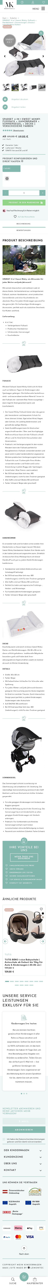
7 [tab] (36, 981)
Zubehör (13, 18)
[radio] (7, 178)
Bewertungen (24, 230)
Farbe (7, 169)
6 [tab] (31, 981)
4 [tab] (22, 981)
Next (43, 56)
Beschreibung (24, 224)
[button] (41, 33)
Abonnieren (24, 1130)
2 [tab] (12, 981)
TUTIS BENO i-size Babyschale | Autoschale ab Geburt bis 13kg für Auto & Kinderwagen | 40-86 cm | (24, 962)
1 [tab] (7, 981)
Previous (4, 56)
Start (4, 18)
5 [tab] (26, 981)
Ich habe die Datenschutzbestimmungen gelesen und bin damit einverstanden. (26, 1140)
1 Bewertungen (18, 130)
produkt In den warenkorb (24, 203)
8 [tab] (41, 981)
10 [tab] (22, 985)
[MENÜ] (43, 8)
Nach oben (24, 1254)
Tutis (8, 954)
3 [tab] (17, 981)
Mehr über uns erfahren (24, 858)
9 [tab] (17, 985)
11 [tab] (26, 985)
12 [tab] (31, 985)
